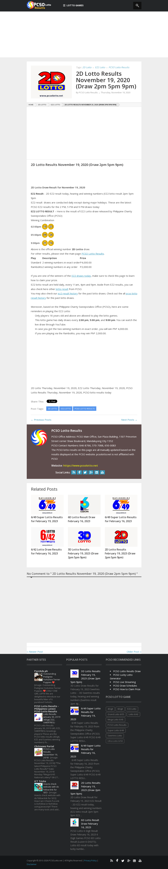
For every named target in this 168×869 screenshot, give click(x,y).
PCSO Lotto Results (93, 253)
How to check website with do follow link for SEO (51, 788)
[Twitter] (85, 472)
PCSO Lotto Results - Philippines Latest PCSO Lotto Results (46, 709)
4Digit (110, 708)
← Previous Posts (41, 419)
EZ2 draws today (81, 275)
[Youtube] (102, 472)
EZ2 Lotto (131, 708)
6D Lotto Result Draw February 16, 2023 (90, 823)
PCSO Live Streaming (124, 682)
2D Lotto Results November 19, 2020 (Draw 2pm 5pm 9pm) (106, 80)
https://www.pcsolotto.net (80, 465)
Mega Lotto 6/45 (115, 719)
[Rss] (73, 472)
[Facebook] (79, 472)
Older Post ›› (134, 651)
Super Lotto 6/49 (116, 730)
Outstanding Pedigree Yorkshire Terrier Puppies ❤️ (51, 678)
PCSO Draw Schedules (125, 685)
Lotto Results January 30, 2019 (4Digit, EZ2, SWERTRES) (51, 718)
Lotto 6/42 (133, 714)
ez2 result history (68, 293)
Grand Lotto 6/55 (116, 714)
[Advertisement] (84, 34)
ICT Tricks (40, 781)
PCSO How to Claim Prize (126, 689)
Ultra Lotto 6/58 (115, 740)
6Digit (120, 708)
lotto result (62, 289)
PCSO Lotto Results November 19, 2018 (50, 753)
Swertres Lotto (115, 735)
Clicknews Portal (44, 746)
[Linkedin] (96, 472)
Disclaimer (32, 864)
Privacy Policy (90, 860)
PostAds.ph (41, 671)
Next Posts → (129, 419)
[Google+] (90, 472)
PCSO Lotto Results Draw (127, 671)
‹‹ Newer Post (35, 651)
